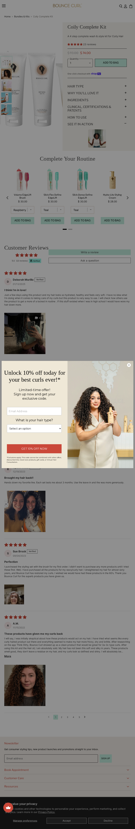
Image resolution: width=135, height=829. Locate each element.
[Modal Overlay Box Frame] (67, 414)
